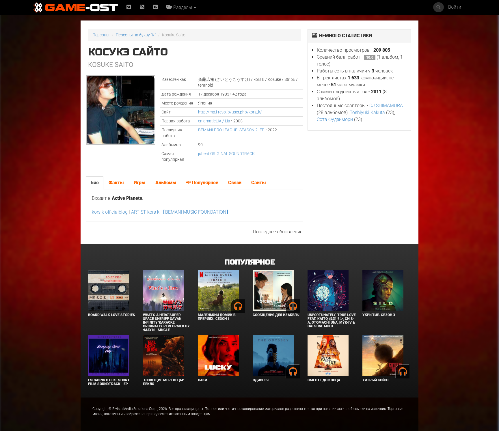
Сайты (258, 182)
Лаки (202, 380)
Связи (234, 182)
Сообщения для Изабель (276, 315)
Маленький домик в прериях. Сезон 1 (217, 317)
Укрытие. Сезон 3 (378, 315)
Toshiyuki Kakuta (367, 112)
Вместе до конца (324, 380)
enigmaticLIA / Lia (214, 121)
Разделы (182, 7)
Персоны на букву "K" (136, 35)
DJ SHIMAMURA (386, 105)
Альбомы (165, 182)
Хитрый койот (375, 380)
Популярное (204, 182)
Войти (454, 7)
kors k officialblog (110, 212)
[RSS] (142, 7)
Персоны (100, 35)
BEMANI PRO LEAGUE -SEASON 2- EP (231, 130)
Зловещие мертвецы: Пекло (163, 382)
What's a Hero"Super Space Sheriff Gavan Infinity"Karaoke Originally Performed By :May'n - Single (166, 322)
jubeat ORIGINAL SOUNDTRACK (226, 153)
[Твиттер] (128, 7)
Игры (140, 182)
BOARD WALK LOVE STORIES (111, 315)
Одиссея (261, 380)
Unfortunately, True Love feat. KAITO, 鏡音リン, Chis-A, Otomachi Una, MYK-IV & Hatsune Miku (332, 321)
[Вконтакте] (155, 7)
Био (95, 182)
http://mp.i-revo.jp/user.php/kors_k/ (230, 112)
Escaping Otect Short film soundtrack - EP (109, 382)
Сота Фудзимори (335, 119)
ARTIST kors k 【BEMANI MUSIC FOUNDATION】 (181, 212)
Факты (116, 182)
